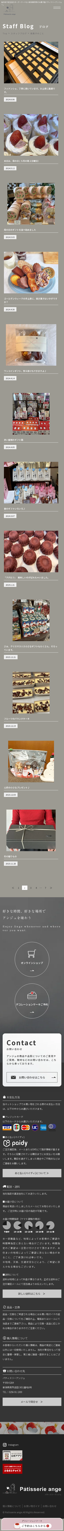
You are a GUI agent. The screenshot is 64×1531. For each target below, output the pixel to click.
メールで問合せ (32, 1401)
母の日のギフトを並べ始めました (20, 229)
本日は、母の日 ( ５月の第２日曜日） (22, 160)
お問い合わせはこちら (32, 1077)
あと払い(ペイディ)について (32, 1173)
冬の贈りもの (10, 856)
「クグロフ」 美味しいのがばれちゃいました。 (27, 577)
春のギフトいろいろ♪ (14, 508)
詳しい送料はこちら (32, 1293)
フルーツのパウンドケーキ (17, 718)
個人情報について (12, 1506)
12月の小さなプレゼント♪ (17, 787)
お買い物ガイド (32, 1506)
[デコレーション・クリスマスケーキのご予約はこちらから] (32, 1524)
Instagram (13, 1444)
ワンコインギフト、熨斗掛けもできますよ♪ (25, 371)
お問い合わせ (49, 1506)
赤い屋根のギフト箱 (13, 439)
